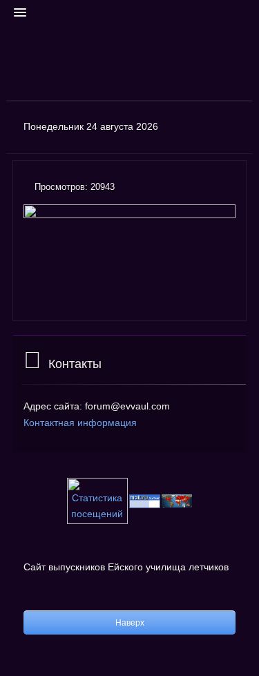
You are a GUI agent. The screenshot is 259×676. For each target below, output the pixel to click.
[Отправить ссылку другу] (232, 188)
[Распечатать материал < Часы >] (216, 188)
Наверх (129, 623)
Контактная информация (80, 422)
